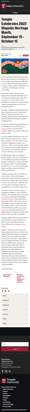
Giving (4, 319)
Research (5, 314)
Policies (5, 393)
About (4, 295)
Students (5, 309)
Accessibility (6, 402)
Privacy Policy (7, 406)
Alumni (5, 323)
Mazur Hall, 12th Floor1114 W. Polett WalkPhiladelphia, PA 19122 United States (11, 365)
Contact (5, 391)
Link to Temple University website (10, 381)
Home (2, 46)
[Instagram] (6, 291)
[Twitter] (9, 291)
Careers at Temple (8, 404)
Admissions (6, 305)
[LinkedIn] (28, 55)
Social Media (6, 395)
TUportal (5, 398)
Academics (6, 300)
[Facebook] (2, 291)
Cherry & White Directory (8, 387)
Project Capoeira (9, 199)
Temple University (5, 1)
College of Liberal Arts (7, 268)
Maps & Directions (8, 389)
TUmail (5, 400)
